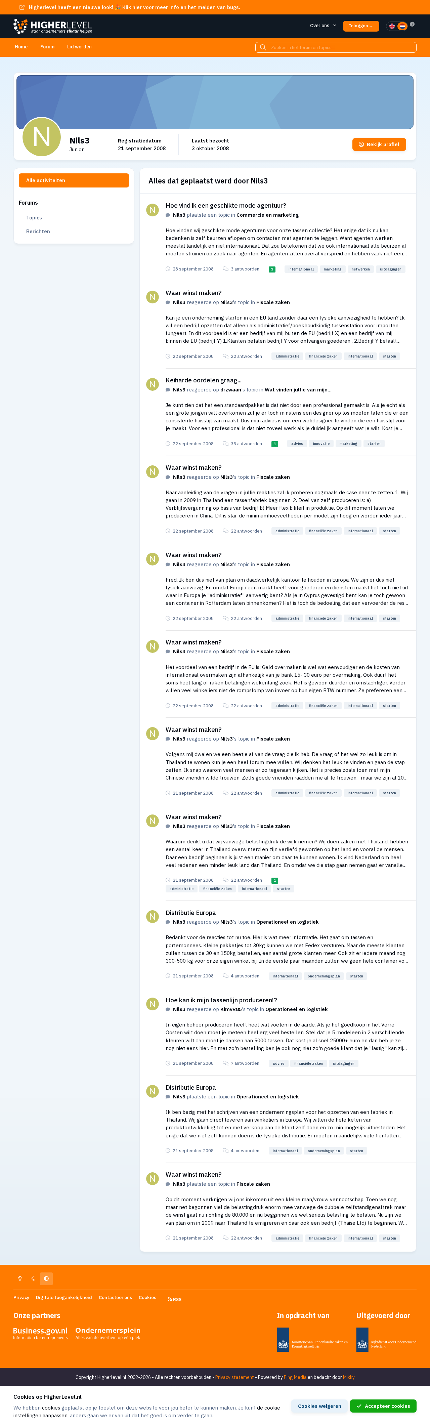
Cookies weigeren (319, 1405)
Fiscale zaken (273, 302)
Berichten (38, 231)
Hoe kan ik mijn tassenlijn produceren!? (221, 1000)
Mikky (349, 1377)
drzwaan (230, 389)
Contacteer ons (115, 1297)
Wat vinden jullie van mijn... (298, 389)
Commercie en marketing (267, 214)
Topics (34, 217)
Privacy (21, 1297)
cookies (51, 1407)
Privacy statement (234, 1377)
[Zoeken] (263, 47)
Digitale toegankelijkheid (64, 1297)
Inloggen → (361, 26)
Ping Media (295, 1377)
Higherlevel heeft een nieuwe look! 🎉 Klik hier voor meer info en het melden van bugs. (134, 7)
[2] (402, 26)
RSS (176, 1299)
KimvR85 (231, 1009)
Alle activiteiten (45, 180)
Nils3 (179, 214)
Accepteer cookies (387, 1405)
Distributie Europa (191, 913)
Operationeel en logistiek (287, 921)
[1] (392, 26)
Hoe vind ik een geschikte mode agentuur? (226, 205)
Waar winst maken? (194, 293)
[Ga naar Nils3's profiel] (152, 210)
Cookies (147, 1297)
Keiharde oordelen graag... (204, 380)
